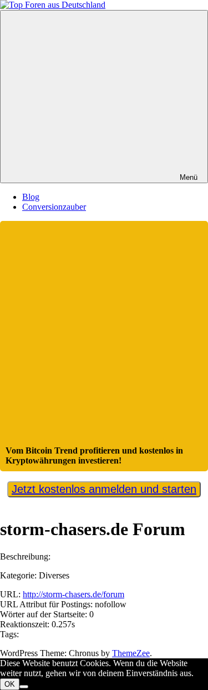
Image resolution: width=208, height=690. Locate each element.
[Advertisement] (104, 336)
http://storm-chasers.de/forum (73, 594)
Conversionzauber (54, 206)
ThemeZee (131, 653)
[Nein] (23, 686)
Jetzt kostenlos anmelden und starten (104, 489)
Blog (30, 197)
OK (9, 684)
